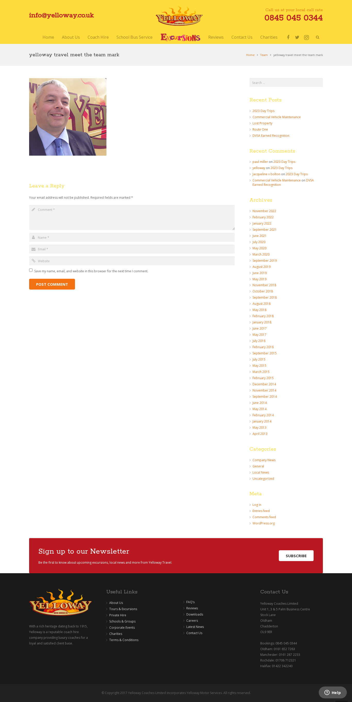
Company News (264, 460)
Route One (260, 129)
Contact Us (194, 633)
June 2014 (260, 403)
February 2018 (263, 316)
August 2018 (262, 303)
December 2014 (264, 384)
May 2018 (259, 310)
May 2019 (259, 279)
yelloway (259, 168)
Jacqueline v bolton (266, 174)
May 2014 (259, 409)
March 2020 (261, 254)
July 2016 (259, 341)
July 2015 (259, 359)
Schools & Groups (122, 621)
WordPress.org (264, 523)
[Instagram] (306, 37)
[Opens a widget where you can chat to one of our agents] (333, 693)
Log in (257, 504)
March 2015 (261, 372)
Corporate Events (122, 627)
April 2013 (260, 434)
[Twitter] (297, 37)
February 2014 (263, 415)
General (258, 466)
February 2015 (263, 378)
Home (250, 55)
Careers (192, 620)
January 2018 (262, 322)
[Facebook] (288, 37)
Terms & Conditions (123, 640)
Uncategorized (263, 478)
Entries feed (261, 511)
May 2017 (259, 334)
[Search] (317, 37)
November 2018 (264, 285)
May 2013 (259, 427)
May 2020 (259, 248)
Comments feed (264, 517)
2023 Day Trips (263, 111)
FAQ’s (190, 602)
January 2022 (262, 223)
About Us (116, 603)
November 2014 (264, 390)
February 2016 (263, 347)
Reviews (192, 608)
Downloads (194, 614)
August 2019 (262, 267)
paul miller (260, 161)
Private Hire (117, 615)
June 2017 (260, 328)
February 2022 (263, 217)
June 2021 (260, 236)
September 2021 (265, 229)
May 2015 (259, 365)
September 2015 (265, 353)
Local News (261, 472)
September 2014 (265, 396)
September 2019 (265, 260)
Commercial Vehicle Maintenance (277, 117)
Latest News (195, 627)
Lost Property (262, 123)
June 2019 (260, 273)
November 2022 (264, 211)
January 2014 (262, 421)
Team (264, 55)
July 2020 (259, 242)
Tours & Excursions (123, 609)
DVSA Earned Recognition (271, 135)
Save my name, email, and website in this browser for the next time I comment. (91, 271)
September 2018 (265, 297)
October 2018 (263, 291)
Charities (115, 634)
